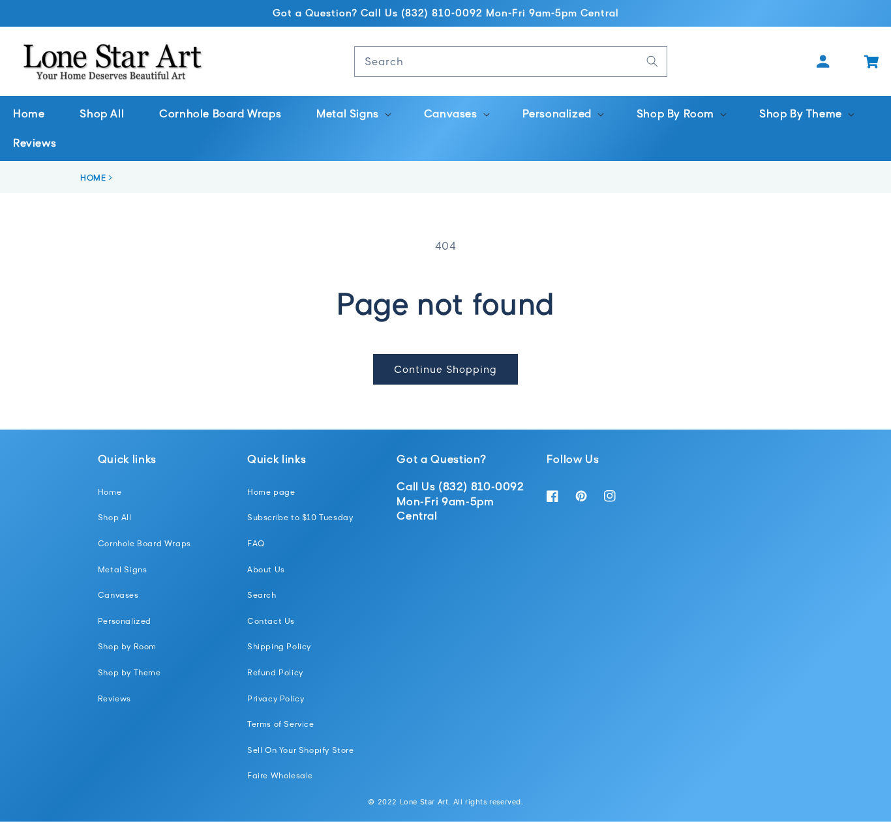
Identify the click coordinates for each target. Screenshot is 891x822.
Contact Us (271, 621)
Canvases (118, 595)
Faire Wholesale (280, 775)
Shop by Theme (129, 672)
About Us (266, 569)
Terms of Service (280, 724)
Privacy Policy (275, 698)
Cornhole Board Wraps (144, 543)
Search (262, 595)
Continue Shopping (445, 369)
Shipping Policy (279, 646)
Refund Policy (275, 672)
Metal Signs (122, 569)
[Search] (652, 61)
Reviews (114, 698)
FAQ (256, 543)
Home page (271, 492)
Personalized (124, 621)
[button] (353, 113)
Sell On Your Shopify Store (300, 750)
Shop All (115, 517)
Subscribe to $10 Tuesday (300, 517)
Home (109, 492)
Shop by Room (127, 646)
